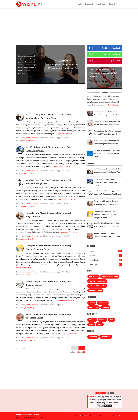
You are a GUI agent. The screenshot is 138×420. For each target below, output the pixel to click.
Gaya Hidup (100, 4)
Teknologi (89, 4)
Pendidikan (106, 337)
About (78, 416)
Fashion (102, 320)
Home (71, 416)
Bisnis (79, 4)
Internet (105, 307)
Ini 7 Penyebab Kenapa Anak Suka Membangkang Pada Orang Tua (63, 66)
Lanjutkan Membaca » (65, 134)
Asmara (24, 239)
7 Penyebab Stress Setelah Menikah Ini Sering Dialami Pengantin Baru (105, 214)
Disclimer (95, 416)
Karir (91, 324)
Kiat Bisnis (31, 340)
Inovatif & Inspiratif (97, 281)
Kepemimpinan (95, 290)
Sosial (99, 324)
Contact (86, 416)
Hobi (32, 173)
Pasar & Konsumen (110, 276)
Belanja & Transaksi (97, 286)
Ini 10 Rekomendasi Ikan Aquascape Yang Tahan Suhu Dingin (105, 182)
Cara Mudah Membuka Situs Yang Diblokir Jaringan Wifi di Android (103, 73)
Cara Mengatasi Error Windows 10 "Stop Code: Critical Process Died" (107, 153)
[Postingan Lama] (81, 348)
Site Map (118, 416)
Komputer (103, 303)
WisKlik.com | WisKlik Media (27, 415)
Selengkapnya (113, 105)
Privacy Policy (107, 416)
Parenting (31, 141)
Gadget (23, 308)
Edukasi (112, 4)
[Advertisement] (69, 28)
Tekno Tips (93, 307)
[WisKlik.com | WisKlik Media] (29, 4)
